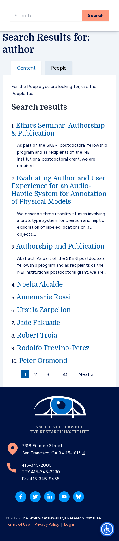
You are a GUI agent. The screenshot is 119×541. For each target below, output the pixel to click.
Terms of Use (18, 524)
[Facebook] (20, 496)
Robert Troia (37, 335)
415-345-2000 (37, 465)
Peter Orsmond (43, 360)
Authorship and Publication (60, 246)
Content (26, 68)
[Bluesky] (78, 496)
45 (66, 374)
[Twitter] (35, 496)
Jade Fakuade (38, 322)
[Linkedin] (49, 496)
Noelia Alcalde (40, 284)
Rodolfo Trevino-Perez (53, 348)
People (59, 68)
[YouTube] (64, 496)
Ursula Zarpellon (44, 310)
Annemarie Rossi (43, 297)
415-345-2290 (45, 472)
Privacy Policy (47, 524)
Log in (69, 524)
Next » (85, 374)
